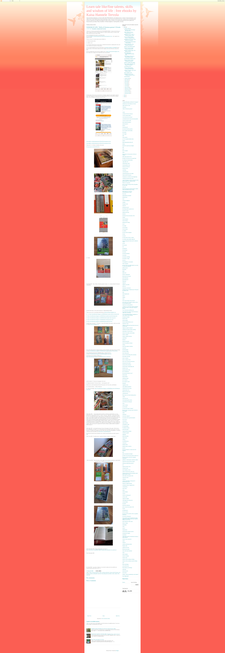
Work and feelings (125, 564)
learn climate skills (125, 353)
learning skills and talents (126, 364)
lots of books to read (125, 381)
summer (123, 493)
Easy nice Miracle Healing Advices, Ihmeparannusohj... (129, 37)
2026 (125, 96)
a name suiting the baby (126, 115)
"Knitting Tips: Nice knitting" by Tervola (129, 103)
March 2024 (127, 79)
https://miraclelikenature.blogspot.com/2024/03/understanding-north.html (100, 321)
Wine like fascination (125, 549)
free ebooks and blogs (126, 256)
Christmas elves (125, 168)
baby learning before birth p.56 (127, 142)
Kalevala (123, 339)
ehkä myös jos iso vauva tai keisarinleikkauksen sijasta (127, 192)
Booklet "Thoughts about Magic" (129, 62)
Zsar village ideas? (125, 576)
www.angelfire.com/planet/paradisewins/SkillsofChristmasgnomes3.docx (98, 143)
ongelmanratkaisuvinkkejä (126, 431)
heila (123, 292)
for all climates (124, 227)
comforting (124, 170)
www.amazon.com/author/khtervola (93, 146)
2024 (125, 27)
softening (124, 479)
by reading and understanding (127, 160)
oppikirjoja (124, 434)
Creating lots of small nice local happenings (129, 176)
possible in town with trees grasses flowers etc (130, 455)
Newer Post (89, 615)
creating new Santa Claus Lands (127, 178)
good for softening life (93, 573)
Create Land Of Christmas (114, 572)
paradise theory (125, 444)
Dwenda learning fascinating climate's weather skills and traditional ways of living (130, 189)
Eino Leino (124, 193)
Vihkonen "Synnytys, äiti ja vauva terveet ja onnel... (130, 71)
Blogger (117, 650)
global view (124, 272)
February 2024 (127, 78)
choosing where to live (126, 165)
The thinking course (127, 66)
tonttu (113, 573)
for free (123, 234)
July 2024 (126, 85)
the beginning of (125, 510)
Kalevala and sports (125, 341)
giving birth (124, 269)
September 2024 (127, 88)
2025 (125, 95)
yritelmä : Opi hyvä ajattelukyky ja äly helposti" (130, 574)
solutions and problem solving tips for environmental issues (128, 481)
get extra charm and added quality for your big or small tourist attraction (130, 266)
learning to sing (125, 368)
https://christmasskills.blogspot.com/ (113, 51)
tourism (123, 528)
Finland (123, 217)
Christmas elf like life (105, 572)
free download (124, 250)
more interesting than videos (127, 400)
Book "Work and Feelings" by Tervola (97, 639)
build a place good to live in (127, 156)
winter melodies (125, 554)
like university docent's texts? (127, 373)
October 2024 (127, 90)
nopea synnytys (125, 422)
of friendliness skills (125, 424)
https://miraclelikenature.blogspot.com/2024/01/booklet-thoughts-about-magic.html (102, 317)
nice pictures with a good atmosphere (128, 417)
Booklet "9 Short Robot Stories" (129, 46)
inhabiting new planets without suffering (129, 329)
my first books (124, 406)
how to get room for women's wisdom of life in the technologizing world (130, 303)
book (123, 149)
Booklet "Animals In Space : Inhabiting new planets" (129, 60)
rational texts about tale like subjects (128, 461)
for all (123, 224)
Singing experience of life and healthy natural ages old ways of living (130, 474)
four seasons (124, 245)
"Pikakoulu (124, 107)
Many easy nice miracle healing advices (129, 395)
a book (123, 112)
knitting (123, 344)
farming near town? (125, 207)
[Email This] (96, 571)
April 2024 (126, 81)
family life (124, 205)
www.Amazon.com (108, 461)
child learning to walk (126, 163)
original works (124, 437)
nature (123, 412)
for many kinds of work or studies (128, 237)
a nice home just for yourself (127, 117)
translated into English (126, 533)
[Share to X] (98, 571)
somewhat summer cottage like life (128, 485)
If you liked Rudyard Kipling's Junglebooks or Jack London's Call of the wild (130, 315)
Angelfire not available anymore (92, 621)
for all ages (124, 225)
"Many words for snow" (126, 105)
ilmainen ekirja (124, 318)
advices (123, 125)
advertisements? (125, 123)
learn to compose (125, 358)
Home (104, 615)
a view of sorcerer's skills (126, 120)
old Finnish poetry (125, 429)
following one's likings (126, 222)
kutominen (124, 348)
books (101, 572)
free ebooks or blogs (125, 258)
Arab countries (124, 137)
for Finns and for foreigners (127, 232)
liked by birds (124, 374)
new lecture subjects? (126, 416)
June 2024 (126, 84)
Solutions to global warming (127, 483)
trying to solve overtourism (126, 539)
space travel (124, 488)
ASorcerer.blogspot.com (95, 324)
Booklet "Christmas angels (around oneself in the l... (129, 48)
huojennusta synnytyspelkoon (127, 304)
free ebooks (124, 255)
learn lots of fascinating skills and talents (105, 573)
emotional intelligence (126, 200)
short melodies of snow (126, 469)
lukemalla (124, 383)
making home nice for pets (126, 388)
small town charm (125, 477)
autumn (123, 140)
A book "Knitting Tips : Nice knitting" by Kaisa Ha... (129, 45)
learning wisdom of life (126, 369)
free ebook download (125, 253)
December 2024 (127, 93)
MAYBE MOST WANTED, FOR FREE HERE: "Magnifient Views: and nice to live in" (105, 634)
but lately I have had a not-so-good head (129, 158)
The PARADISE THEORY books (129, 58)
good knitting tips (125, 277)
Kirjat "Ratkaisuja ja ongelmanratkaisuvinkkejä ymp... (129, 53)
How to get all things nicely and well (128, 300)
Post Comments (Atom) (106, 618)
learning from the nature (126, 363)
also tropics (124, 132)
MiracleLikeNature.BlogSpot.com (110, 312)
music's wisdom (125, 405)
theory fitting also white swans (127, 521)
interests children (125, 334)
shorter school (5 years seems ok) (128, 471)
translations (124, 534)
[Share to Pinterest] (100, 571)
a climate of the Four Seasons (127, 113)
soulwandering (124, 486)
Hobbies (123, 297)
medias (123, 396)
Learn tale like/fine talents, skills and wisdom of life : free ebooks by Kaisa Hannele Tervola (111, 11)
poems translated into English (127, 453)
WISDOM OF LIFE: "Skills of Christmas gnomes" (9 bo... (129, 35)
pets (123, 452)
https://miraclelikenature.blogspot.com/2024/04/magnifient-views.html (99, 353)
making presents (125, 393)
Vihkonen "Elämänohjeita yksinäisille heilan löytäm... (129, 68)
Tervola (123, 508)
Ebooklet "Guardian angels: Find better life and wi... (129, 51)
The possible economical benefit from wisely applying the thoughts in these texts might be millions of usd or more (130, 519)
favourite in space (125, 210)
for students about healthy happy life (128, 239)
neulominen (124, 414)
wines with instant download (127, 550)
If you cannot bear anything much (128, 310)
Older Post (118, 615)
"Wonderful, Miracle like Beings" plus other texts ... (129, 30)
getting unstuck (125, 267)
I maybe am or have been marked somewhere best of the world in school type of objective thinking (130, 307)
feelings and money (125, 212)
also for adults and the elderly (127, 130)
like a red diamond (125, 371)
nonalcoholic (124, 421)
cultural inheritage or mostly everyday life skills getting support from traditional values (130, 181)
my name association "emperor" (127, 408)
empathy (123, 202)
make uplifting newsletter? (126, 386)
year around (124, 572)
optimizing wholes (125, 436)
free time (123, 260)
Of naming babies (125, 426)
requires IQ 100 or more (126, 466)
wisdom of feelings (125, 555)
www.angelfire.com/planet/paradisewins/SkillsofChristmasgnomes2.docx (98, 141)
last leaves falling (125, 351)
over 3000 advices (125, 441)
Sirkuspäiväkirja (127, 76)
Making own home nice (126, 391)
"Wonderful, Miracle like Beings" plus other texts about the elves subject (103, 628)
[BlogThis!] (97, 571)
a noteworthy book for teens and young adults (130, 118)
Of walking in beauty (125, 427)
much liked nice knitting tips (127, 401)
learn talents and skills (126, 356)
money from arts (125, 398)
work (123, 562)
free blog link (124, 248)
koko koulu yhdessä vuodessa (127, 346)
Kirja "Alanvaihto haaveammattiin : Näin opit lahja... (130, 42)
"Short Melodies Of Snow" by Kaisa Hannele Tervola (129, 57)
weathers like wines (125, 547)
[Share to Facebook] (99, 571)
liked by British (125, 376)
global (123, 271)
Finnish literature (125, 219)
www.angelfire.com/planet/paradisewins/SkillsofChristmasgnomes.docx (100, 36)
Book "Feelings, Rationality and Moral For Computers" (129, 64)
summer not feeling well (126, 495)
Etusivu (123, 582)
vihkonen (124, 542)
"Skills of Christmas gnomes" (94, 572)
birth (123, 147)
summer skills (124, 496)
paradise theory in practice (126, 446)
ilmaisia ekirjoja (125, 320)
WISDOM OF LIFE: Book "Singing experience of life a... (129, 75)
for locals (124, 235)
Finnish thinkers (125, 220)
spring (123, 490)
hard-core (124, 286)
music (123, 403)
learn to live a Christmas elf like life (128, 361)
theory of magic (125, 523)
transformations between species (128, 531)
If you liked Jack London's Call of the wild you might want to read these (130, 312)
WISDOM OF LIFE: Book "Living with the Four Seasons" (129, 40)
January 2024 (127, 28)
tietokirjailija (124, 524)
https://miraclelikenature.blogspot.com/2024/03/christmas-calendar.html (98, 356)
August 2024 (127, 87)
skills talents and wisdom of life (127, 475)
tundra (123, 540)
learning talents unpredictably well (128, 366)
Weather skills (124, 545)
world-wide (124, 569)
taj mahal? (124, 503)
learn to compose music (126, 359)
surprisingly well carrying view (127, 500)
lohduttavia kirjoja (125, 378)
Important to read (125, 323)
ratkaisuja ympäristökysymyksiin (128, 463)
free (123, 246)
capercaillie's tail (125, 161)
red (123, 464)
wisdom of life (117, 573)
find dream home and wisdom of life (128, 215)
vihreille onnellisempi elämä (127, 544)
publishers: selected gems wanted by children (130, 459)
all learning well (125, 127)
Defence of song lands (126, 182)
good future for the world (126, 276)
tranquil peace (124, 529)
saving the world (125, 468)
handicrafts (124, 281)
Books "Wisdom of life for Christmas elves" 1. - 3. (128, 33)
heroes (123, 295)
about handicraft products (126, 122)
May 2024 (126, 82)
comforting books (125, 171)
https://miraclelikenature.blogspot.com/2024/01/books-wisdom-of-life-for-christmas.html (104, 314)
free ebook (124, 251)
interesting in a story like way (127, 331)
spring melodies (125, 491)
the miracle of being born (126, 516)
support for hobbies (125, 498)
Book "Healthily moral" (128, 72)
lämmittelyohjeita (125, 349)
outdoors (123, 439)
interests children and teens (127, 336)
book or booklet (125, 150)
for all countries (125, 229)
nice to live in (124, 419)
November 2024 (127, 91)
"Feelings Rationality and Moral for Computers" (130, 102)
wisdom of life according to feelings (128, 559)
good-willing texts (125, 279)
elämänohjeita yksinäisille (126, 195)
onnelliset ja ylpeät (125, 432)
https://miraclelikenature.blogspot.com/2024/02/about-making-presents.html (100, 319)
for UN (123, 243)
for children (124, 230)
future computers (125, 263)
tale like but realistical (126, 505)
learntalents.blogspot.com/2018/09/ (111, 47)
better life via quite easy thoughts (128, 145)
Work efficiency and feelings (127, 567)
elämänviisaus (124, 197)
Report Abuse (125, 578)
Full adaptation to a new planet (127, 261)
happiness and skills (125, 284)
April (123, 135)
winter (123, 552)
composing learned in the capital (127, 173)
